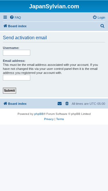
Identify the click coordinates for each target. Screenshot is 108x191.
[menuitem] (15, 17)
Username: (11, 48)
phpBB (38, 113)
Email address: (14, 60)
